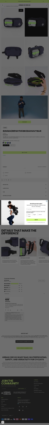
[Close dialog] (46, 201)
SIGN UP (36, 219)
